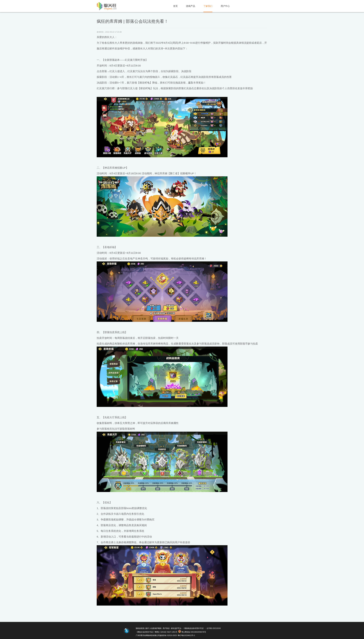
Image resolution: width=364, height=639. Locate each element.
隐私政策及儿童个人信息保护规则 (148, 628)
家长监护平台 (176, 628)
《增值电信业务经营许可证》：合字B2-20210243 (202, 628)
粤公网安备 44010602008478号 (193, 632)
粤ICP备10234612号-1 (186, 635)
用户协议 (166, 628)
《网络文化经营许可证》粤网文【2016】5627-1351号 (156, 632)
